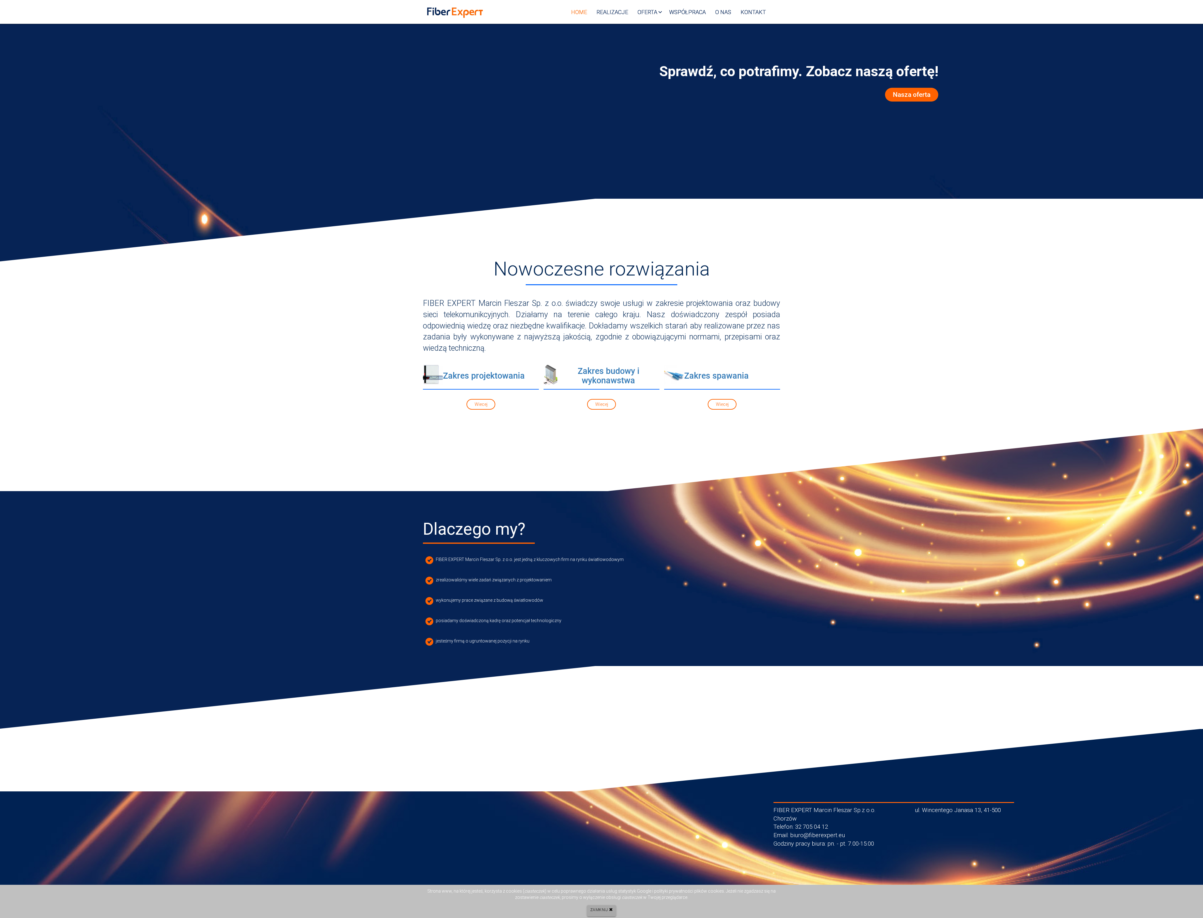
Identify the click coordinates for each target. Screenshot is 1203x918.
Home (579, 12)
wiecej (481, 404)
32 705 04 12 (811, 826)
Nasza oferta (911, 94)
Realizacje (612, 12)
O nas (723, 12)
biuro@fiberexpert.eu (817, 835)
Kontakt (753, 12)
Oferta (647, 12)
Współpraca (687, 12)
